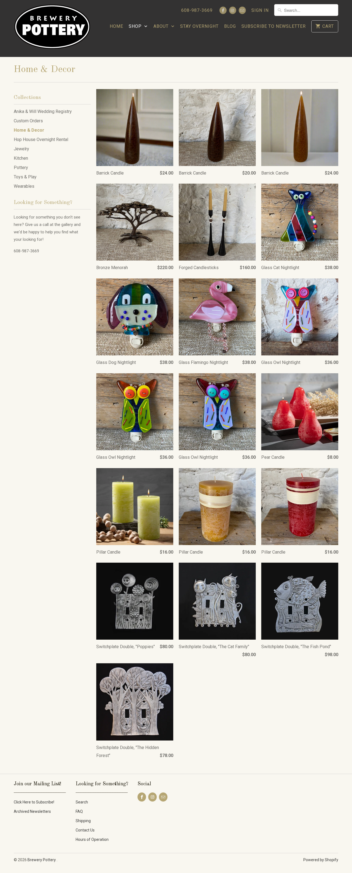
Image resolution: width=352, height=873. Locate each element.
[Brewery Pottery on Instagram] (232, 10)
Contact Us (85, 830)
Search (82, 802)
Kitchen (21, 158)
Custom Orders (28, 120)
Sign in (260, 10)
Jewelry (21, 148)
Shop (136, 26)
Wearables (24, 186)
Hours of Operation (92, 839)
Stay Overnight (199, 26)
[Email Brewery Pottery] (242, 10)
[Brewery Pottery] (52, 28)
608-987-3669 (197, 10)
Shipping (83, 821)
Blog (230, 26)
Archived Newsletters (32, 811)
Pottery (21, 167)
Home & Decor (44, 69)
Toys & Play (25, 176)
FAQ (79, 811)
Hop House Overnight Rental (41, 139)
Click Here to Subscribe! (34, 802)
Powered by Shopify (320, 860)
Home (116, 26)
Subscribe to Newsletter (273, 26)
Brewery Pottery (42, 860)
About (161, 26)
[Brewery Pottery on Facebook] (223, 10)
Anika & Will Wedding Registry (43, 111)
